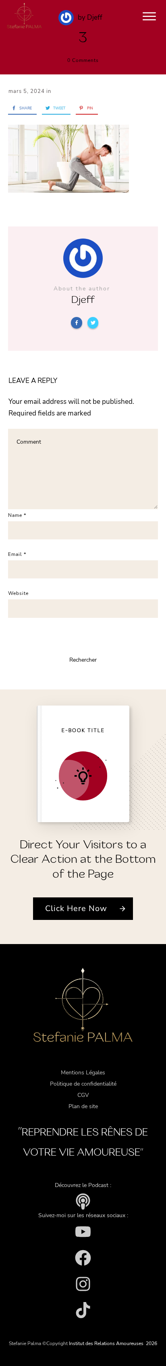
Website (18, 593)
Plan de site (83, 1106)
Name (17, 515)
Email (17, 554)
